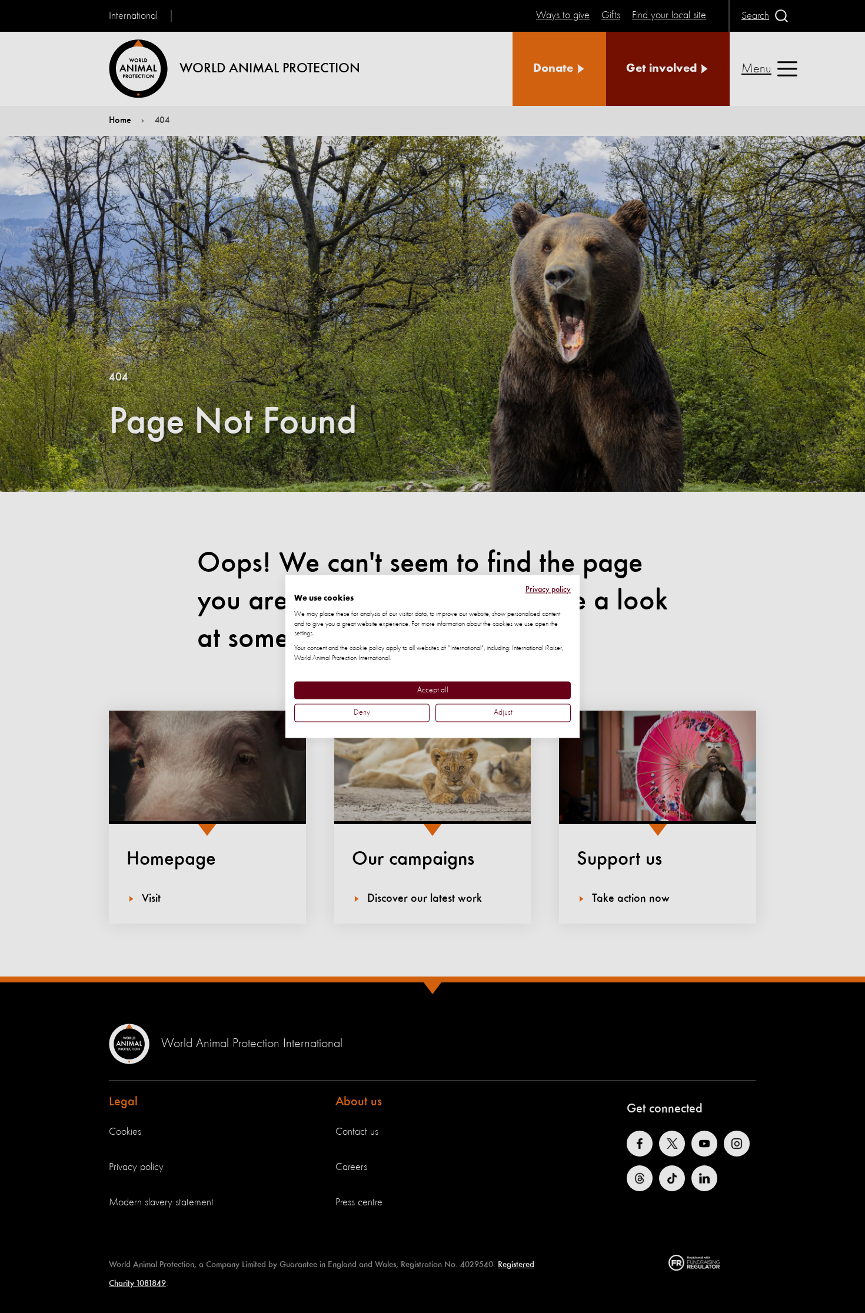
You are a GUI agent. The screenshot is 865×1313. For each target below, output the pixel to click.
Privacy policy (548, 589)
